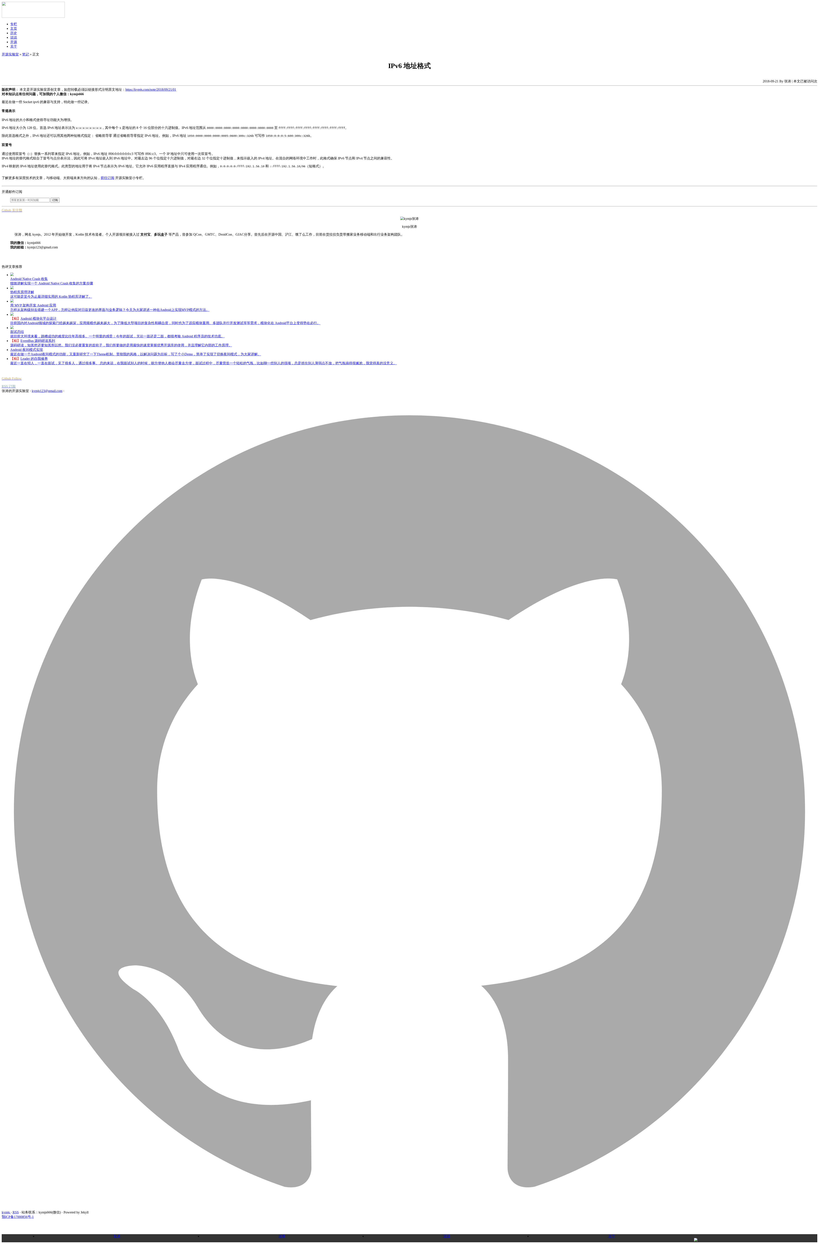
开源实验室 (10, 54)
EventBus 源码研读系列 (37, 341)
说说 (13, 37)
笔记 (25, 54)
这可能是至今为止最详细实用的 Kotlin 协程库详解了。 (51, 296)
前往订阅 (107, 178)
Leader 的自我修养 (34, 358)
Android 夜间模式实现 (26, 349)
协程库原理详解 (22, 292)
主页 (13, 28)
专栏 (13, 24)
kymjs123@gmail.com (47, 391)
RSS (16, 1212)
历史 (13, 33)
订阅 (55, 200)
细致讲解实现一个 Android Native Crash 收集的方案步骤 (51, 283)
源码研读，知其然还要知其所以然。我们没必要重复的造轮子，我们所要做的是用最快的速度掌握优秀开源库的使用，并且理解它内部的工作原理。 (121, 345)
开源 (13, 42)
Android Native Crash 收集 (29, 279)
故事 (282, 1236)
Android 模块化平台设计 (38, 318)
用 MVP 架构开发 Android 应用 (33, 305)
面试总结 (17, 332)
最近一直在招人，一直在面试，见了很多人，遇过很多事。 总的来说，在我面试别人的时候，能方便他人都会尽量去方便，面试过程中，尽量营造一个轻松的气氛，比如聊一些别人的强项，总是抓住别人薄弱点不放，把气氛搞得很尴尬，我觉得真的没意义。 (203, 363)
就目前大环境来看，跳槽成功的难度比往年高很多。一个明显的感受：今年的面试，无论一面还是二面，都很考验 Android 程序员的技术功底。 (117, 336)
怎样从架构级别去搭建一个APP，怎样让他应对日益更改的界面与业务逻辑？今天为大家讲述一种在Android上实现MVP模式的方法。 (109, 310)
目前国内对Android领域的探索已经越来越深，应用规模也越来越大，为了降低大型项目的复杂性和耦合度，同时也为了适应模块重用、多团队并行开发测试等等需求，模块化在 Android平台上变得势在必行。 (165, 323)
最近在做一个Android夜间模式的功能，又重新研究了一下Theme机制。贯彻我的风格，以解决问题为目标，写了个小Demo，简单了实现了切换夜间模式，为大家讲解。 (135, 354)
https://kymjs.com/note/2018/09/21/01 (150, 89)
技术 (117, 1236)
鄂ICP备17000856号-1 (18, 1217)
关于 (13, 46)
